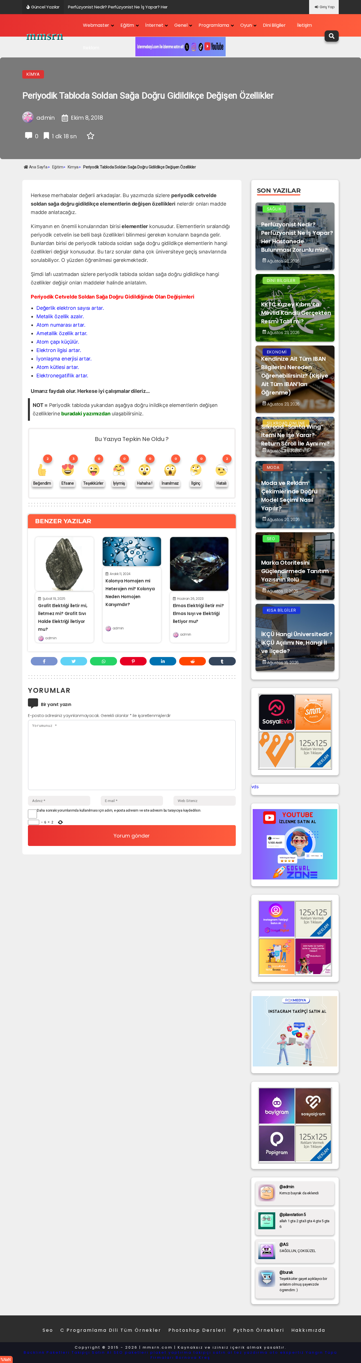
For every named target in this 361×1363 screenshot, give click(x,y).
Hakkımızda (308, 1330)
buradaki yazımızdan (85, 414)
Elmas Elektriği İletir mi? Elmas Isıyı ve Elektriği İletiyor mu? (198, 613)
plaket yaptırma (171, 1352)
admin (50, 638)
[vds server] (276, 766)
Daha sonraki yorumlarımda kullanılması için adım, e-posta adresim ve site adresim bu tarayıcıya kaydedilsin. (119, 810)
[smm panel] (313, 728)
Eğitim (127, 25)
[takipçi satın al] (295, 1065)
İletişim (304, 25)
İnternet (154, 25)
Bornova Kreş (193, 1357)
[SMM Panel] (313, 972)
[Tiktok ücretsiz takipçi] (276, 972)
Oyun (246, 25)
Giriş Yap (327, 7)
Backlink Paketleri (47, 1352)
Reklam (91, 47)
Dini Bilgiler (274, 25)
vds (255, 786)
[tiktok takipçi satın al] (276, 728)
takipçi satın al (213, 1352)
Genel (180, 25)
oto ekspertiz (287, 1352)
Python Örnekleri (258, 1330)
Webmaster (96, 25)
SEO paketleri (131, 1352)
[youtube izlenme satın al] (295, 878)
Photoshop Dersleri (197, 1330)
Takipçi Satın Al (92, 1352)
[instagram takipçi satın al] (276, 935)
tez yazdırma (251, 1352)
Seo (48, 1330)
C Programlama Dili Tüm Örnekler (110, 1330)
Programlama (214, 25)
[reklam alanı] (313, 766)
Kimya (33, 74)
